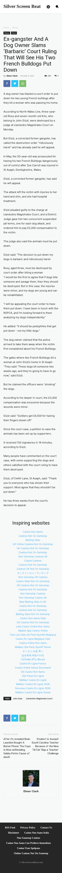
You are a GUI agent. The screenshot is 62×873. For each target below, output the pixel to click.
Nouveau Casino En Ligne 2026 (32, 688)
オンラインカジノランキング (33, 572)
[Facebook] (6, 83)
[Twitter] (14, 83)
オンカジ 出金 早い (33, 651)
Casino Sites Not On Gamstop (33, 581)
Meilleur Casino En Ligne (32, 679)
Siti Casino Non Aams (33, 671)
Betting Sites (33, 539)
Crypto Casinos (33, 560)
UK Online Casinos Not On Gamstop (33, 544)
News (15, 27)
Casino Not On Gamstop (32, 605)
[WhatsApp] (22, 83)
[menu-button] (48, 7)
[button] (57, 7)
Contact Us (46, 827)
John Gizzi (17, 698)
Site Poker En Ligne (33, 675)
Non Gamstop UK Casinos (32, 577)
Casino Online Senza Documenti (33, 667)
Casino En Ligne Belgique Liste (33, 638)
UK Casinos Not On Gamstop (33, 548)
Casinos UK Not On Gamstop (33, 568)
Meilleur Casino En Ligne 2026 (33, 684)
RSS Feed (10, 827)
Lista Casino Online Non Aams (33, 626)
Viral (14, 33)
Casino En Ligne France (33, 663)
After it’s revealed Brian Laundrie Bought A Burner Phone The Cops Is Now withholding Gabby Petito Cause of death (17, 748)
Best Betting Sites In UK (32, 601)
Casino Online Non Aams (33, 642)
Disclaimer (13, 832)
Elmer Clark (12, 75)
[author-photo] (31, 786)
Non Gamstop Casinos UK (32, 556)
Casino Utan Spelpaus (28, 848)
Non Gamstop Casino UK (33, 597)
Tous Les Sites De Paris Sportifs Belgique (33, 634)
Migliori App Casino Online (33, 630)
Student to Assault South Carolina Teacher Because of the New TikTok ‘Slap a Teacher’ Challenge (45, 746)
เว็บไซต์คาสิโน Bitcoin (33, 659)
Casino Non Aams (33, 531)
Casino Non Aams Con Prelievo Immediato (28, 843)
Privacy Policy (27, 827)
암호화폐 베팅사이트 (33, 655)
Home (6, 27)
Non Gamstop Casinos (32, 593)
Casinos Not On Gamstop (33, 535)
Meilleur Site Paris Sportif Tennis (33, 647)
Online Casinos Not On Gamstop (31, 853)
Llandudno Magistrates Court (39, 698)
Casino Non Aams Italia (33, 618)
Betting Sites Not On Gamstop (33, 614)
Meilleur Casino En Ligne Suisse (32, 692)
